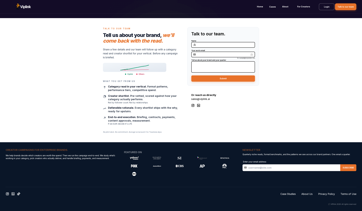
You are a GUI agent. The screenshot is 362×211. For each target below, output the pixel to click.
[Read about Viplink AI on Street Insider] (179, 158)
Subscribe (348, 167)
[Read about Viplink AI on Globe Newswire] (202, 158)
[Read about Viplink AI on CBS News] (179, 166)
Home (260, 6)
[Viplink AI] (23, 6)
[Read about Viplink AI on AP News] (202, 166)
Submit (223, 78)
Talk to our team (346, 7)
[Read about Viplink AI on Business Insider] (157, 158)
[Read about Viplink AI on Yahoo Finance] (134, 158)
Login (326, 7)
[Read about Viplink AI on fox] (134, 166)
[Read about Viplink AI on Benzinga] (225, 158)
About (285, 6)
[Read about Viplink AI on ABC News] (134, 174)
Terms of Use (348, 193)
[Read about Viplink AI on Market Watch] (157, 166)
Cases (272, 7)
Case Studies (288, 193)
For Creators (303, 6)
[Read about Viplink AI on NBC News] (225, 166)
